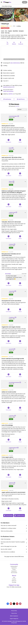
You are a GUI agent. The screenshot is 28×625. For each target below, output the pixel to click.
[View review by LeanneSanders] (5, 118)
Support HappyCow (14, 618)
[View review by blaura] (5, 183)
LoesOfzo (11, 416)
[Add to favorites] (26, 10)
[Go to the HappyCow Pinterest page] (17, 604)
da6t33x (10, 94)
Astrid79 (11, 349)
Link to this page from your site (8, 546)
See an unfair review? (6, 549)
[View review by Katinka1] (5, 246)
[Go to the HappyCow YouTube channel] (11, 604)
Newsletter (14, 571)
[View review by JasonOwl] (5, 293)
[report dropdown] (25, 116)
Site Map (14, 582)
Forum (14, 569)
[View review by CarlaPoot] (5, 319)
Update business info (8, 87)
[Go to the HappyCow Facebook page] (8, 604)
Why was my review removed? (8, 525)
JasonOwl (11, 291)
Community (14, 564)
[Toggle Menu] (1, 2)
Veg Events (14, 568)
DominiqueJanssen (14, 382)
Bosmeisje (8, 273)
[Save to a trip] (23, 10)
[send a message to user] (18, 116)
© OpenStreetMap (15, 59)
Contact (14, 579)
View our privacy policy (7, 531)
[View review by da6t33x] (5, 484)
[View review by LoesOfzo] (5, 417)
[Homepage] (7, 2)
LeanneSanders (13, 116)
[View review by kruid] (5, 150)
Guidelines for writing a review (8, 528)
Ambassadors (14, 566)
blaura (10, 181)
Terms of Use (14, 613)
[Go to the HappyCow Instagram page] (20, 604)
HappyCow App (14, 585)
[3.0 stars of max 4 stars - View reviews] (4, 26)
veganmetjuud (13, 447)
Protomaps (9, 59)
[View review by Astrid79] (5, 351)
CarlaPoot (11, 317)
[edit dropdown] (25, 276)
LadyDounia (12, 212)
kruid (10, 148)
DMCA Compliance (14, 615)
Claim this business (8, 91)
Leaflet (5, 59)
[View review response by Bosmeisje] (3, 274)
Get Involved (14, 572)
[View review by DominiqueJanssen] (5, 384)
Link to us (14, 580)
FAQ (14, 577)
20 (3, 9)
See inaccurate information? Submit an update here (13, 542)
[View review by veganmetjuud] (5, 449)
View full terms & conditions (8, 552)
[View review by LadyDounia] (5, 214)
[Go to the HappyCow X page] (14, 604)
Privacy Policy (14, 610)
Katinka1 (11, 244)
